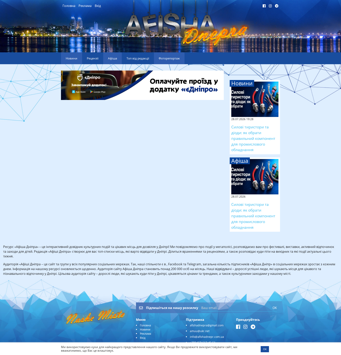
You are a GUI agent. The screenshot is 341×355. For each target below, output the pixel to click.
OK (275, 308)
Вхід (98, 6)
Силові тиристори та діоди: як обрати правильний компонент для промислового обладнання (253, 138)
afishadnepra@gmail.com (207, 325)
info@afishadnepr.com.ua (207, 337)
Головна (69, 6)
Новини (145, 329)
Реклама (85, 6)
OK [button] (265, 349)
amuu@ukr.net (200, 331)
